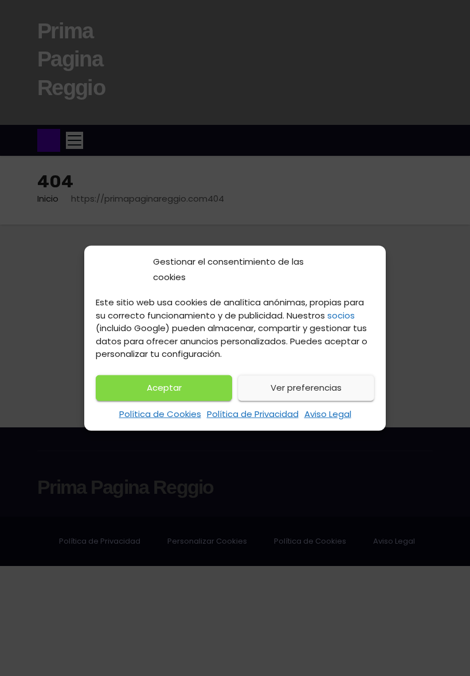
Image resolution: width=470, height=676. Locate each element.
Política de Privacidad (253, 414)
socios (341, 315)
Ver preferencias (306, 388)
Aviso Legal (327, 414)
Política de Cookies (160, 414)
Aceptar (164, 388)
